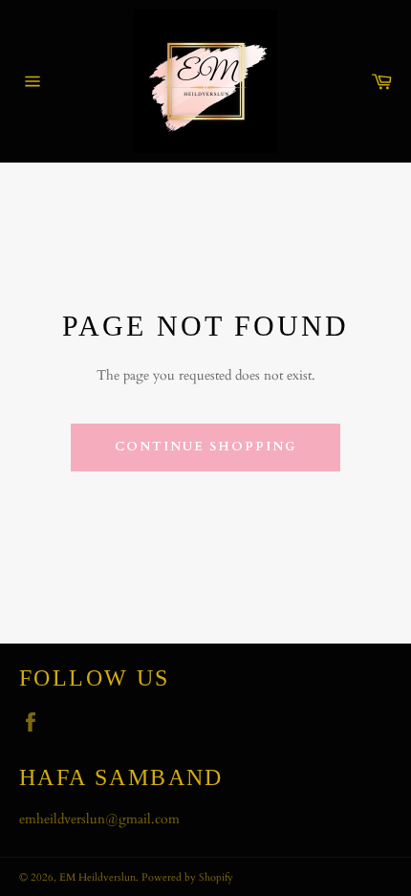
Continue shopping (205, 446)
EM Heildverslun (97, 877)
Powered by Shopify (187, 877)
